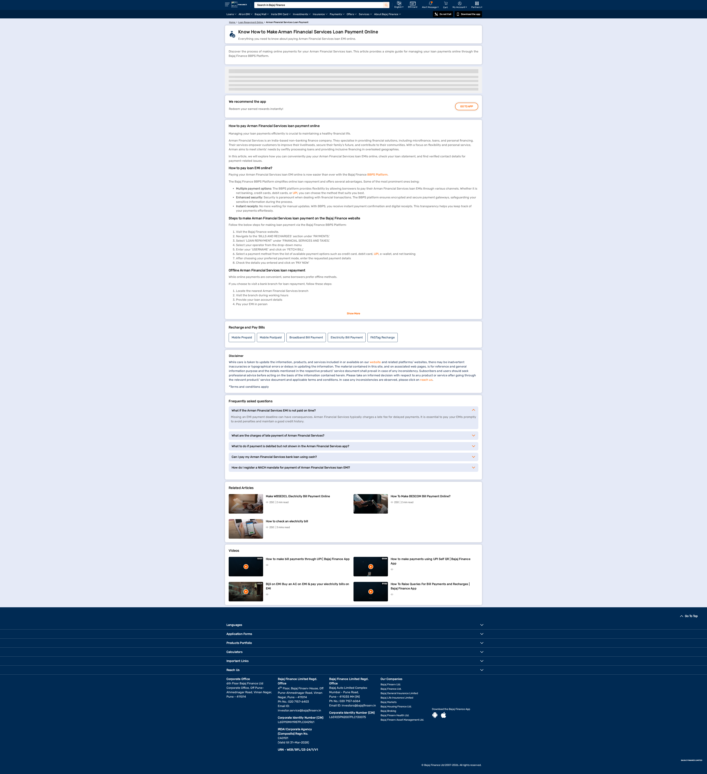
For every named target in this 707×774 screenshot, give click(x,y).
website (375, 362)
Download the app (470, 14)
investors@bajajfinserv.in (359, 705)
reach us (426, 379)
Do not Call (445, 14)
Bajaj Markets (389, 702)
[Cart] (446, 3)
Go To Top (691, 616)
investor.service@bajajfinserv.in (299, 710)
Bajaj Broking (388, 711)
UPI (295, 193)
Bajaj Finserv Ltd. (391, 684)
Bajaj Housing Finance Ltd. (396, 706)
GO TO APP (466, 106)
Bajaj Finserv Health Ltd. (395, 715)
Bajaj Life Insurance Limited (397, 697)
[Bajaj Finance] (239, 5)
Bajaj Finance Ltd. (391, 688)
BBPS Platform (377, 174)
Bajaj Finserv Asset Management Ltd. (402, 719)
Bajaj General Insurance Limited (399, 693)
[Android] (435, 715)
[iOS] (443, 715)
